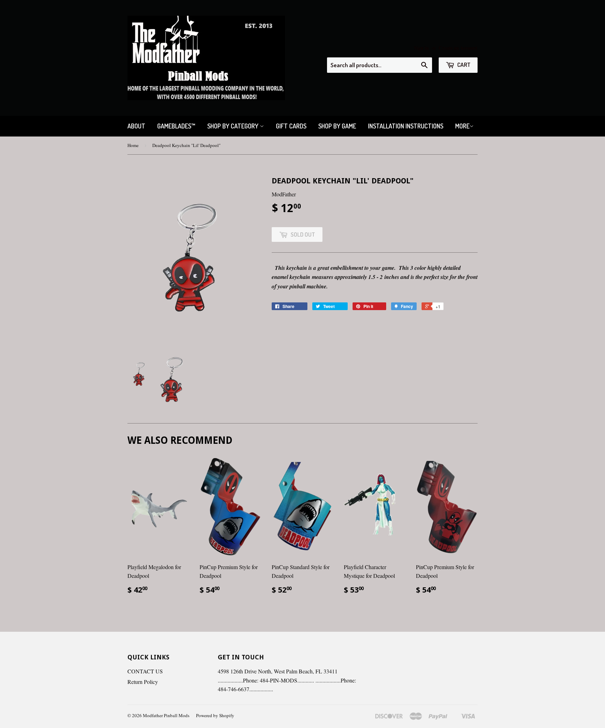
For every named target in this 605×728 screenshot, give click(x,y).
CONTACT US (145, 671)
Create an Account (458, 47)
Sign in (421, 47)
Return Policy (142, 681)
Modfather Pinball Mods (166, 715)
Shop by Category (233, 126)
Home (133, 145)
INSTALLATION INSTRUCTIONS (405, 126)
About (136, 126)
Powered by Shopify (215, 715)
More (462, 126)
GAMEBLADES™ (176, 126)
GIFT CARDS (291, 126)
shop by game (337, 126)
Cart (463, 64)
